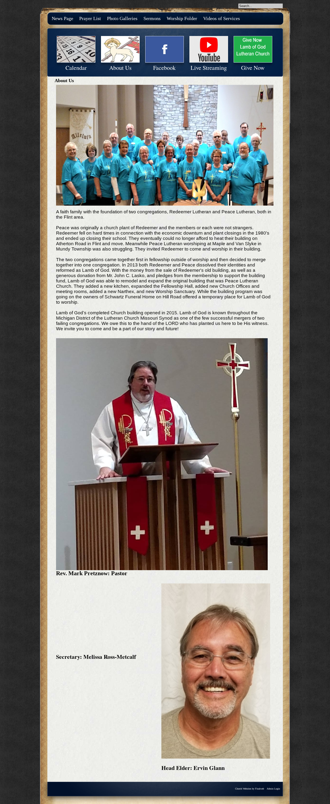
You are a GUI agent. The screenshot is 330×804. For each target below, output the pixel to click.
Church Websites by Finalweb (249, 788)
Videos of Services (221, 18)
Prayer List (90, 18)
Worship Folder (182, 18)
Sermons (152, 18)
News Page (62, 18)
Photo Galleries (122, 18)
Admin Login (273, 788)
